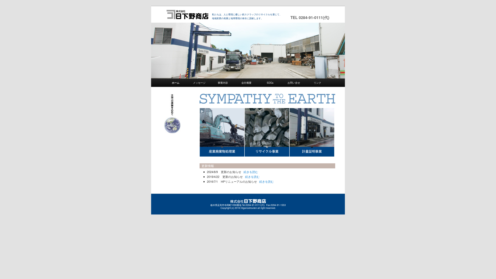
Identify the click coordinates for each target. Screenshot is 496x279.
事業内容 (223, 82)
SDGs (270, 82)
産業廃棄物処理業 (222, 132)
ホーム (175, 82)
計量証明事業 (312, 132)
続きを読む (251, 172)
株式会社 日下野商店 (187, 14)
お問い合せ (294, 82)
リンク (317, 82)
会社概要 (246, 82)
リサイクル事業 (267, 132)
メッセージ (199, 82)
